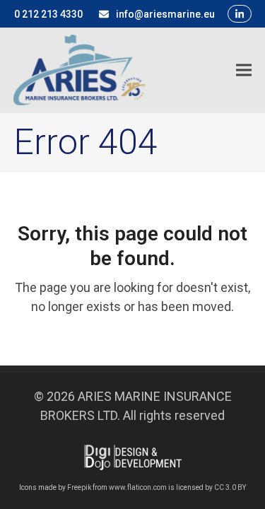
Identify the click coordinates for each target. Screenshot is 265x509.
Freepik (79, 487)
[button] (244, 70)
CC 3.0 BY (230, 487)
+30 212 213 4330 (43, 14)
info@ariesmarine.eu (165, 14)
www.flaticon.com (138, 487)
